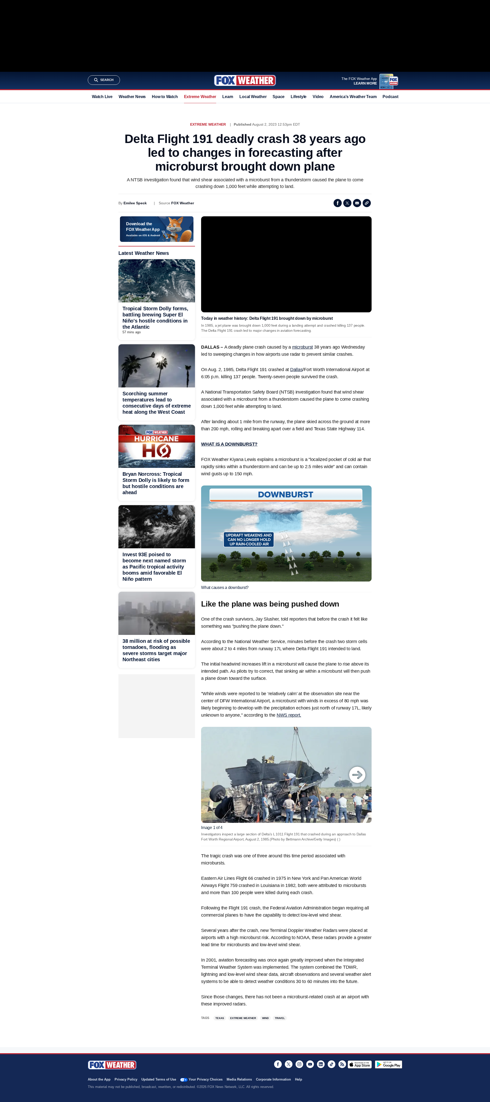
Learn (227, 96)
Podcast (390, 96)
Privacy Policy (126, 1079)
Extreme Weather (200, 96)
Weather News (132, 96)
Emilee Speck (135, 203)
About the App (99, 1079)
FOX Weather (182, 203)
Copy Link (367, 203)
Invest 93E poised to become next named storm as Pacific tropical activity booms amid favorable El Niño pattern (154, 567)
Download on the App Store (360, 1064)
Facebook (338, 203)
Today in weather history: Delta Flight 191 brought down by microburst (267, 318)
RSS (342, 1064)
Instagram (299, 1064)
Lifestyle (299, 96)
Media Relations (239, 1079)
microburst (302, 347)
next (357, 775)
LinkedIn (321, 1064)
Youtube (310, 1064)
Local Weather (252, 96)
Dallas (296, 369)
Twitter (347, 203)
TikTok (331, 1064)
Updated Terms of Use (158, 1079)
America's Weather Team (353, 96)
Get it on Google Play (388, 1064)
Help (298, 1079)
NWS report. (289, 715)
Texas (219, 1018)
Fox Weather (245, 80)
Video (318, 96)
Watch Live (102, 96)
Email (357, 203)
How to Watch (165, 96)
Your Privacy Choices (206, 1079)
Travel (280, 1018)
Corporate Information (273, 1079)
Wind (265, 1018)
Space (279, 96)
